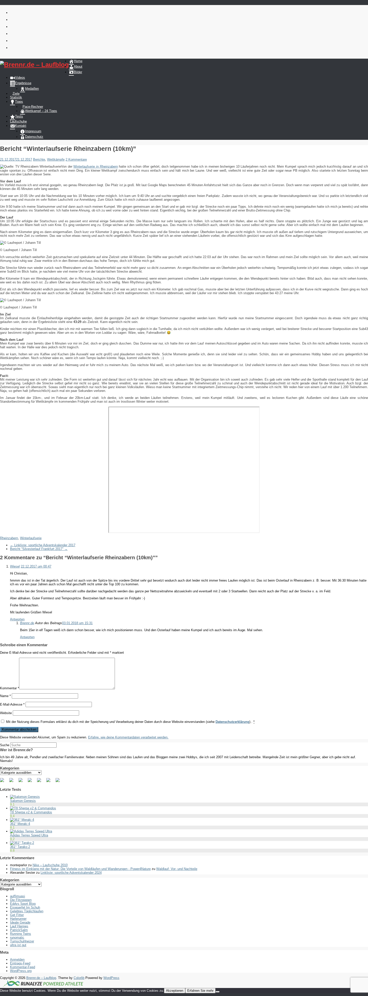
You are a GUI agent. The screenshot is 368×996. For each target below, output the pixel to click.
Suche (4, 745)
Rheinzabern (9, 538)
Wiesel (15, 566)
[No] (218, 991)
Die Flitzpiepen (21, 900)
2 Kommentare (76, 159)
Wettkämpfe (56, 159)
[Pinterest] (23, 782)
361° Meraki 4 (20, 824)
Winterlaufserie (31, 538)
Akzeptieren (174, 990)
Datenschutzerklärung (232, 722)
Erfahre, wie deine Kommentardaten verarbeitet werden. (128, 737)
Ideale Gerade (20, 922)
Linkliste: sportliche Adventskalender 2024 (71, 872)
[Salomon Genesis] (25, 797)
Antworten (17, 619)
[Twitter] (13, 782)
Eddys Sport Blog (23, 904)
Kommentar (9, 688)
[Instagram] (50, 782)
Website (6, 713)
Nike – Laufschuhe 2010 (50, 865)
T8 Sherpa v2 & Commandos (31, 812)
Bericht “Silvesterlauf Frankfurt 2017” (39, 549)
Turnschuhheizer (22, 941)
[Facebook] (4, 782)
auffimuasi (17, 896)
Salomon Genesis (23, 801)
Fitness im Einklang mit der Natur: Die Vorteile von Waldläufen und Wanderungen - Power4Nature (80, 869)
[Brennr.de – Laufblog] (34, 65)
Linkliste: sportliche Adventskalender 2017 (42, 545)
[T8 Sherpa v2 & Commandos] (33, 808)
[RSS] (32, 782)
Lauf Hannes (19, 926)
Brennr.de (27, 623)
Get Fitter (17, 915)
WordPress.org (21, 971)
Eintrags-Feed (20, 963)
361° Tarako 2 (20, 847)
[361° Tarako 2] (22, 843)
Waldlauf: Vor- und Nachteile (176, 869)
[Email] (60, 782)
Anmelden (17, 959)
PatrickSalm (19, 930)
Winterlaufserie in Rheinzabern (95, 166)
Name (5, 696)
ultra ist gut (18, 945)
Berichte (39, 159)
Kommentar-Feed (22, 967)
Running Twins (20, 934)
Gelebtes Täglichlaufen (26, 911)
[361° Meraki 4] (22, 820)
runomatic (17, 937)
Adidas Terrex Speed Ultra (29, 835)
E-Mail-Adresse (12, 704)
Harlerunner (18, 919)
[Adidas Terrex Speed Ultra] (31, 831)
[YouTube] (41, 782)
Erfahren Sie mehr (200, 990)
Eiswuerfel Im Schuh (25, 907)
